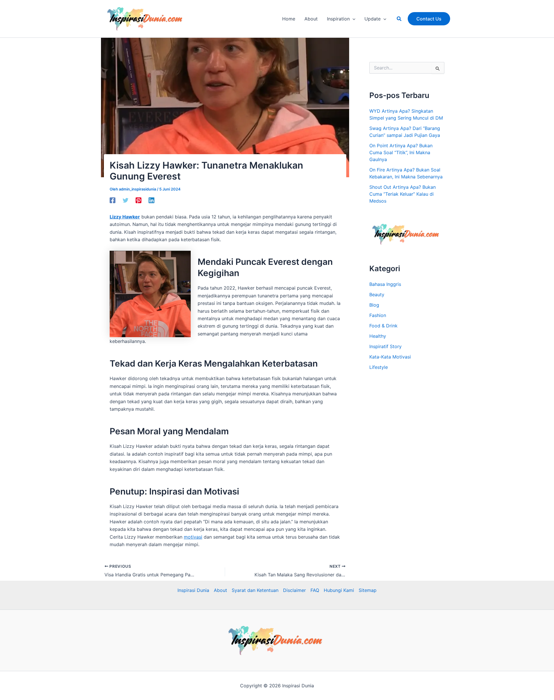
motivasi (193, 537)
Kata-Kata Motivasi (390, 357)
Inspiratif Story (385, 346)
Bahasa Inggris (385, 284)
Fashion (377, 315)
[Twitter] (125, 200)
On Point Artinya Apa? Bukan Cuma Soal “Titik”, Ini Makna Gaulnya (401, 152)
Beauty (376, 294)
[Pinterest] (138, 200)
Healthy (377, 336)
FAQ (314, 590)
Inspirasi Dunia (193, 590)
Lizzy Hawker (125, 217)
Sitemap (368, 590)
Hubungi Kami (339, 590)
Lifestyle (378, 367)
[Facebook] (112, 200)
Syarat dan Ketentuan (255, 590)
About (220, 590)
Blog (374, 305)
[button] (352, 18)
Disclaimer (294, 590)
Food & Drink (383, 326)
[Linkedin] (151, 200)
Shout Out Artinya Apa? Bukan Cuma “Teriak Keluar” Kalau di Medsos (402, 194)
